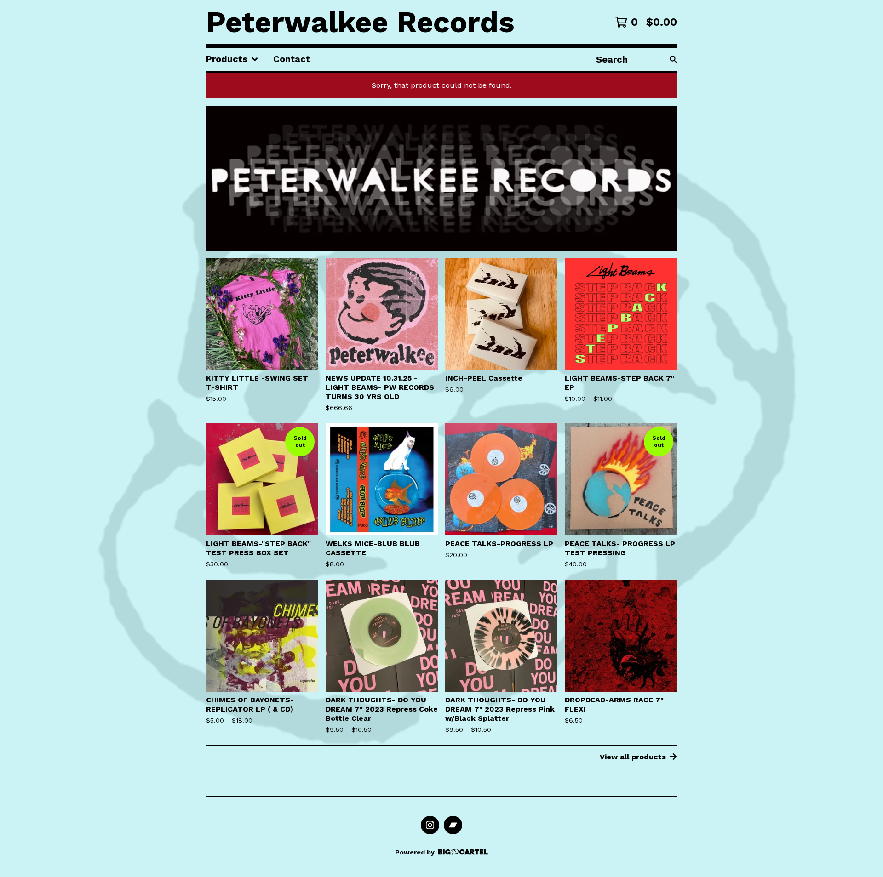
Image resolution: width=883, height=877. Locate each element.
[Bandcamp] (453, 825)
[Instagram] (430, 825)
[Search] (673, 59)
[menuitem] (232, 59)
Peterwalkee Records (360, 22)
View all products (633, 756)
